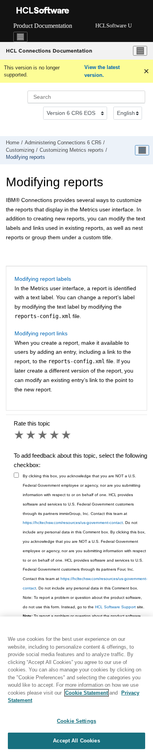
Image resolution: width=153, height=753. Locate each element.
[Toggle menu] (140, 51)
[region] (76, 685)
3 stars (43, 435)
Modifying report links (41, 333)
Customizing (20, 150)
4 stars (55, 435)
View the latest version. (102, 71)
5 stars (67, 435)
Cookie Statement (86, 693)
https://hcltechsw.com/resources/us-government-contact (73, 522)
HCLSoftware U (113, 26)
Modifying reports (25, 157)
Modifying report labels (43, 279)
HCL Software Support (115, 607)
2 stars (31, 435)
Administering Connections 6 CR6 (63, 143)
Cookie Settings (76, 721)
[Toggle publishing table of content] (142, 150)
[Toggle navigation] (20, 37)
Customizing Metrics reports (72, 150)
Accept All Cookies (76, 741)
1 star (20, 435)
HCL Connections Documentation (49, 50)
